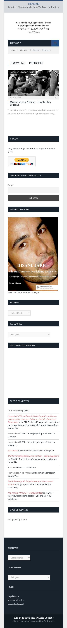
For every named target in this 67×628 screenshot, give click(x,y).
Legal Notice (13, 596)
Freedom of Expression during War (37, 450)
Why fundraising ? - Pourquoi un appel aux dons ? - (32, 148)
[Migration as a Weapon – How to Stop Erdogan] (33, 83)
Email (10, 185)
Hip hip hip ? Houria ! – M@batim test (25, 492)
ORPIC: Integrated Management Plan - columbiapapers (33, 455)
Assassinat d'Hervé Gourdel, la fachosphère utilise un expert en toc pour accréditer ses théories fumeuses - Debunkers (32, 419)
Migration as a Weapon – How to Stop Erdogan (30, 103)
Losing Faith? (23, 410)
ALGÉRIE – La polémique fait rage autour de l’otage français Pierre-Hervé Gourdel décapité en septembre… (33, 425)
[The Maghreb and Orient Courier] (33, 27)
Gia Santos (13, 450)
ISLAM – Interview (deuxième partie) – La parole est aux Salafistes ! (30, 495)
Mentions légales (16, 600)
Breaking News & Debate (22, 72)
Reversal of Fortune (26, 467)
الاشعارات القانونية (16, 603)
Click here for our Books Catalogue (24, 292)
